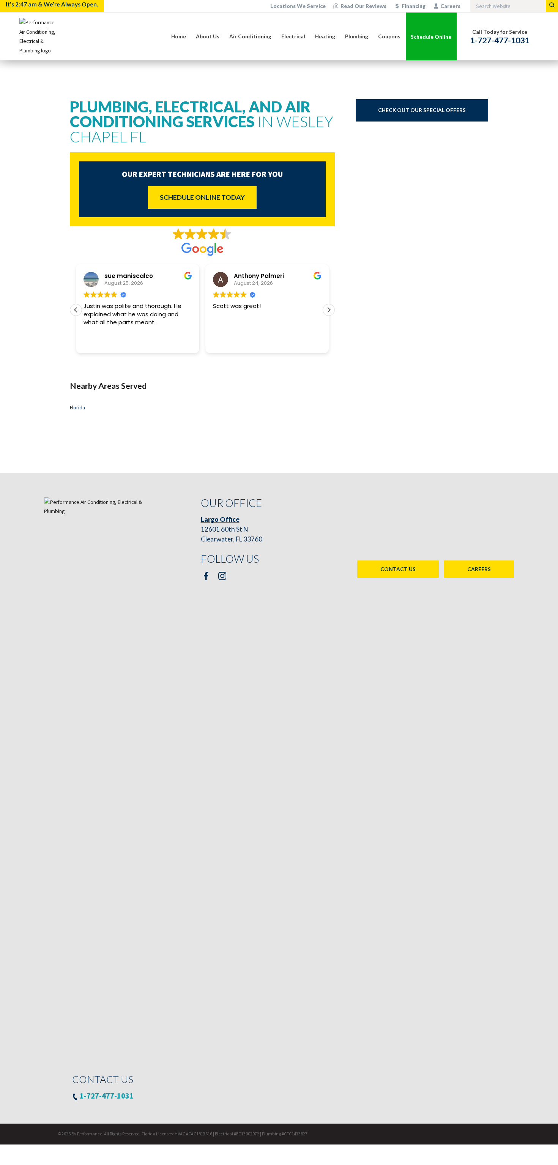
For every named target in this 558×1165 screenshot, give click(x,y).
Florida (77, 407)
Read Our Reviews (363, 6)
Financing (414, 6)
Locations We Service (298, 6)
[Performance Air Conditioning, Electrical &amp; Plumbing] (40, 36)
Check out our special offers (422, 110)
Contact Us (398, 569)
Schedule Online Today (202, 197)
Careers (450, 6)
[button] (328, 310)
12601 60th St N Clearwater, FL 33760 (231, 529)
